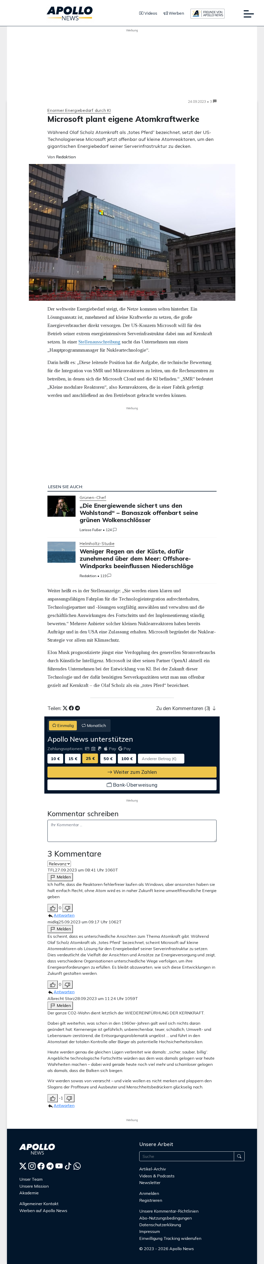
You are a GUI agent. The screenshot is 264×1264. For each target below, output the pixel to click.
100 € (127, 758)
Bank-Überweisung (134, 785)
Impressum (149, 1231)
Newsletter (149, 1182)
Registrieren (150, 1200)
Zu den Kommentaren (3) (184, 708)
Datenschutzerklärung (160, 1224)
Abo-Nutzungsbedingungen (165, 1218)
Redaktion (88, 576)
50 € (108, 758)
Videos (150, 13)
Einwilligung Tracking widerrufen (170, 1238)
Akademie (29, 1192)
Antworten (64, 915)
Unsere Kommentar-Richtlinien (169, 1211)
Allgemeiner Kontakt (39, 1203)
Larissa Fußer (91, 530)
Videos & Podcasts (157, 1175)
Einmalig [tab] (65, 725)
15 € (72, 758)
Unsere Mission (34, 1186)
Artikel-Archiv (152, 1168)
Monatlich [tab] (96, 725)
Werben (176, 13)
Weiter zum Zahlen (134, 772)
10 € (55, 758)
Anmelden (149, 1193)
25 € (90, 758)
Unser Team (31, 1179)
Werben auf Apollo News (43, 1210)
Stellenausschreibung (99, 341)
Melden (63, 876)
